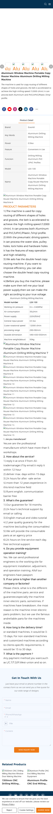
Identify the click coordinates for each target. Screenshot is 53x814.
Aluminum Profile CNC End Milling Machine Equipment (38, 782)
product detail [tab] (26, 120)
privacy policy (8, 804)
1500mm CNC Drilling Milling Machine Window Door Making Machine (12, 782)
